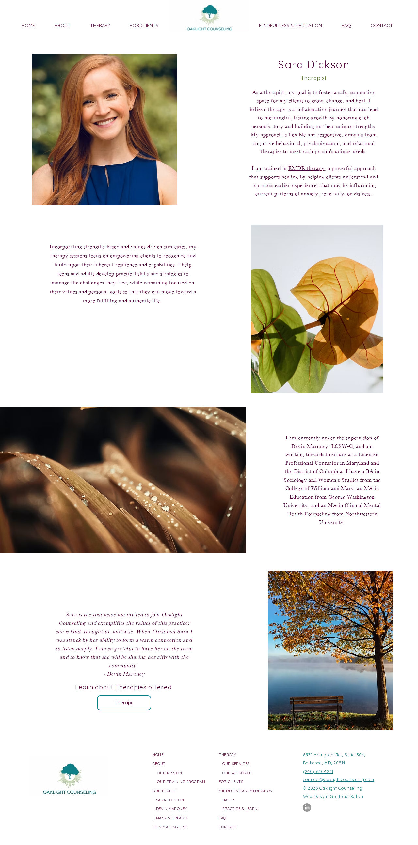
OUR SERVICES (235, 763)
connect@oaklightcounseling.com (338, 779)
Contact (227, 827)
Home (158, 754)
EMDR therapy (306, 168)
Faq (223, 818)
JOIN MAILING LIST (170, 827)
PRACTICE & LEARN (240, 809)
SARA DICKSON (168, 800)
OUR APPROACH (237, 773)
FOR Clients (231, 781)
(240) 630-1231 (318, 771)
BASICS (228, 800)
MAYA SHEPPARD (170, 818)
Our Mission (169, 773)
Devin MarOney (170, 809)
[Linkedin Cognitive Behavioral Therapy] (307, 807)
